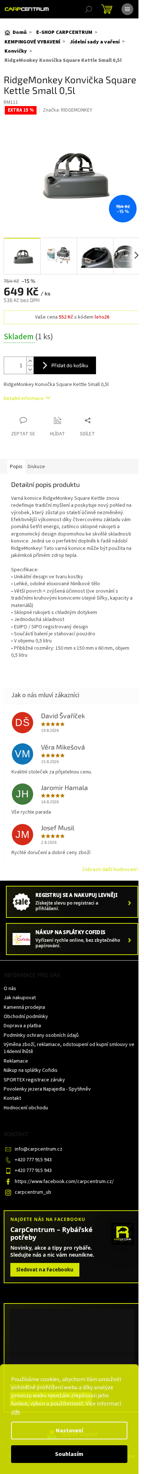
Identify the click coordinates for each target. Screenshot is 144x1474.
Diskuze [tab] (36, 466)
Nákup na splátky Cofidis (31, 1070)
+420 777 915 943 (33, 1160)
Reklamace (16, 1061)
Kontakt (12, 1098)
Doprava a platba (22, 1025)
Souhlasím (69, 1454)
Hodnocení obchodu (26, 1108)
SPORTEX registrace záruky (34, 1080)
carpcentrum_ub (33, 1192)
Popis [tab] (16, 466)
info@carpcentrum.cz (38, 1149)
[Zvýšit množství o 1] (30, 361)
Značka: (67, 110)
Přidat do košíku (69, 365)
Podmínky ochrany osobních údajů (41, 1035)
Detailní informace (24, 398)
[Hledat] (88, 9)
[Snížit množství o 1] (30, 369)
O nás (10, 988)
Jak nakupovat (20, 997)
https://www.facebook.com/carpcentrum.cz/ (64, 1181)
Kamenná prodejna (24, 1007)
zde (15, 1412)
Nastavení (69, 1430)
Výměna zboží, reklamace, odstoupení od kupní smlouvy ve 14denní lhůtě (69, 1048)
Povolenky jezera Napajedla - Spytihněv (47, 1089)
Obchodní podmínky (26, 1016)
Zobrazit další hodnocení (109, 869)
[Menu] (127, 9)
